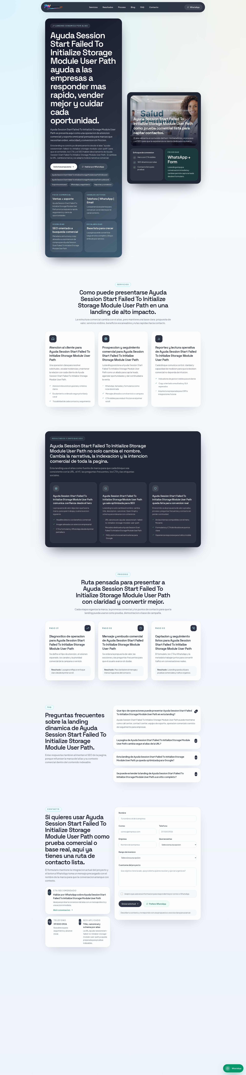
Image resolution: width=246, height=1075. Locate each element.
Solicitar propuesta (62, 167)
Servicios (93, 7)
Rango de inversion (127, 851)
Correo (122, 825)
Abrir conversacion (61, 909)
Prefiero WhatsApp (157, 903)
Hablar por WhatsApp (94, 167)
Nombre (122, 812)
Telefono (163, 825)
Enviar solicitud (129, 903)
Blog (133, 7)
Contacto (153, 7)
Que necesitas (165, 838)
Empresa (123, 838)
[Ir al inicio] (53, 7)
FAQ (142, 7)
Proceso (122, 7)
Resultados (108, 7)
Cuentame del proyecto (130, 864)
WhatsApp (195, 7)
